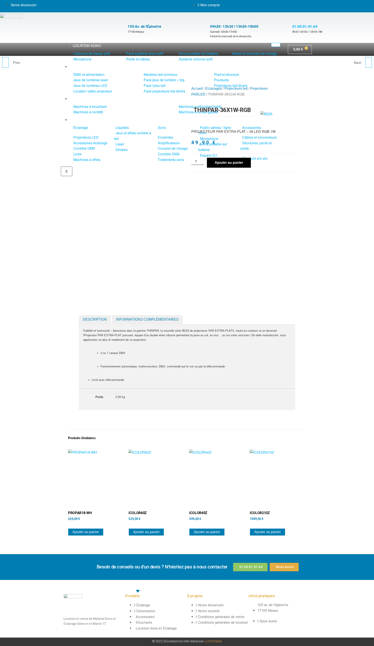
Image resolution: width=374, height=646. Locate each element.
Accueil (197, 88)
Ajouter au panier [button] (86, 532)
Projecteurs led (236, 88)
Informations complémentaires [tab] (147, 319)
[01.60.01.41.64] (294, 17)
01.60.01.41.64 (304, 26)
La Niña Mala (213, 641)
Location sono (87, 45)
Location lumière (89, 66)
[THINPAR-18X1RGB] (5, 62)
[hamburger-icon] (275, 45)
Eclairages (213, 88)
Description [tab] (95, 319)
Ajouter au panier (229, 162)
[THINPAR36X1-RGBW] (368, 62)
